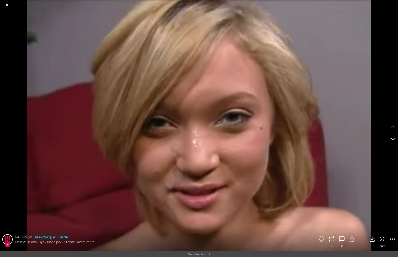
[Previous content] (393, 126)
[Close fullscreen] (7, 5)
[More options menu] (393, 3)
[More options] (392, 240)
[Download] (372, 240)
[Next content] (393, 139)
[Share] (352, 240)
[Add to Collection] (362, 240)
